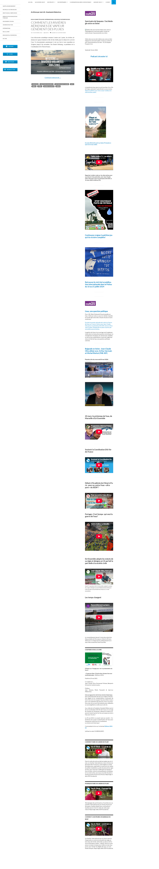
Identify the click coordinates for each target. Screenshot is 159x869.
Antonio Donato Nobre (61, 84)
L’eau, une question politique (96, 311)
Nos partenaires (62, 2)
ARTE (72, 84)
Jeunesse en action (8, 24)
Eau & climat (34, 19)
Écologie (41, 19)
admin (47, 32)
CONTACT (108, 2)
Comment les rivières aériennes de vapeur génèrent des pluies (48, 26)
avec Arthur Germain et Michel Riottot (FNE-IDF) (98, 352)
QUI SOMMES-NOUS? (40, 2)
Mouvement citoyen (8, 21)
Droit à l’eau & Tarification (10, 13)
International (49, 19)
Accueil (5, 38)
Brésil (34, 86)
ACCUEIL (30, 2)
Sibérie (58, 86)
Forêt (39, 86)
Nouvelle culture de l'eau (62, 19)
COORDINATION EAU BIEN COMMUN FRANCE (80, 2)
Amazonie (35, 84)
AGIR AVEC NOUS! (98, 2)
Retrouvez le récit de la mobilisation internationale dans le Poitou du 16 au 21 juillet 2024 (98, 284)
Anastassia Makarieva (46, 84)
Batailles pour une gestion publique (10, 17)
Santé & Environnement (9, 6)
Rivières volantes (49, 86)
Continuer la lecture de (53, 77)
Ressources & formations (10, 35)
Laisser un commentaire (58, 32)
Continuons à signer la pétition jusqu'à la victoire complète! (99, 236)
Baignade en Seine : (93, 349)
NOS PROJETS (50, 2)
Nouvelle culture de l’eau (10, 9)
